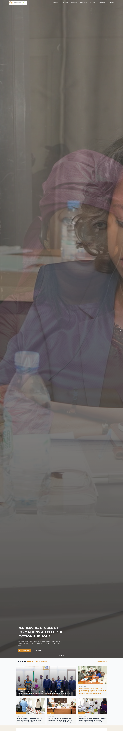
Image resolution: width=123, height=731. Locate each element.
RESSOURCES (83, 2)
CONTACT (111, 2)
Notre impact (38, 650)
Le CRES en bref (24, 650)
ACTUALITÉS (65, 2)
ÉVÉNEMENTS (73, 2)
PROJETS (92, 2)
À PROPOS (55, 2)
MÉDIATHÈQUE (101, 2)
